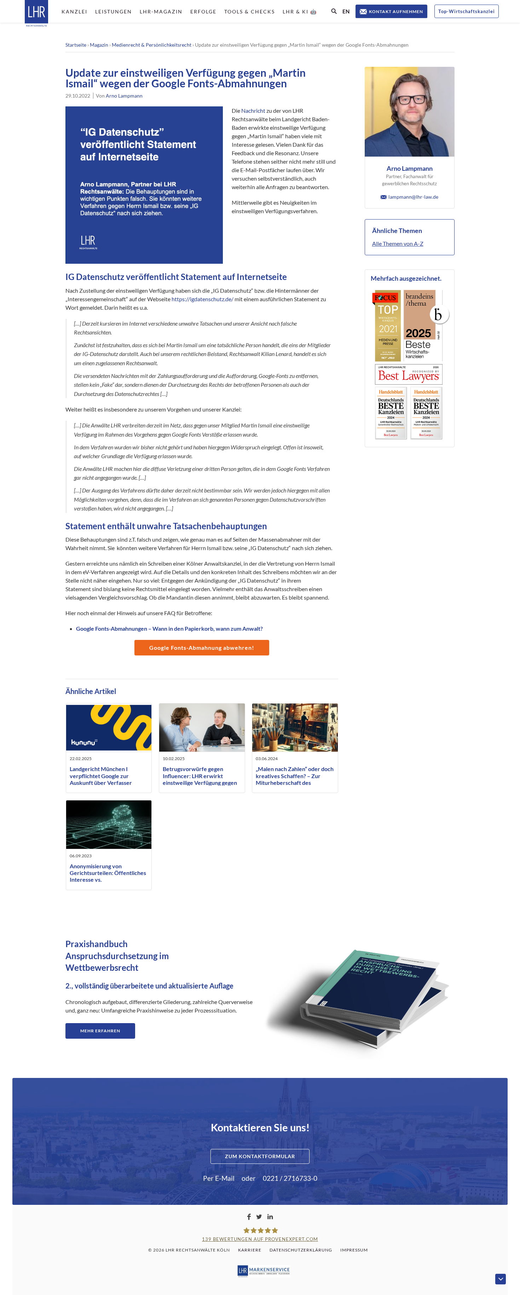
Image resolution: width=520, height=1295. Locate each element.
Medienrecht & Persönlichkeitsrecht (151, 45)
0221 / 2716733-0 (290, 1178)
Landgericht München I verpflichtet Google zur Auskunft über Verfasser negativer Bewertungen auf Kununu (104, 782)
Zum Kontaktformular (260, 1156)
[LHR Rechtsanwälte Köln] (36, 14)
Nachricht (253, 110)
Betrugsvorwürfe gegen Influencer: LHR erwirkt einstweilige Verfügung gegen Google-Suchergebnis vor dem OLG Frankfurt (201, 782)
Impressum (354, 1250)
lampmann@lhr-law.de (413, 197)
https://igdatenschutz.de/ (202, 299)
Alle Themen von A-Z (397, 243)
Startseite (75, 45)
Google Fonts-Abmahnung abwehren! (201, 647)
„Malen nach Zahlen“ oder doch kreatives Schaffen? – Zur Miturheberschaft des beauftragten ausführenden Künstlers (295, 782)
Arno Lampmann (124, 96)
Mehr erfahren (100, 1030)
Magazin (99, 45)
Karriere (249, 1250)
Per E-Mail (219, 1178)
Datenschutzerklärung (301, 1250)
